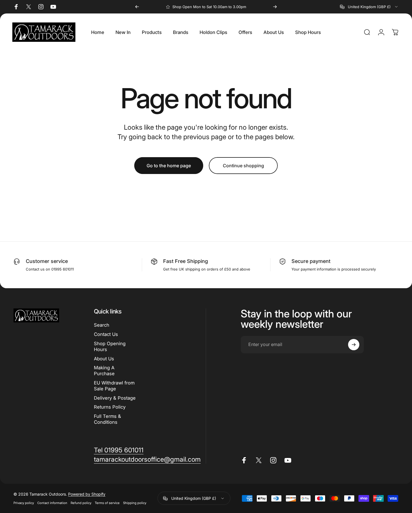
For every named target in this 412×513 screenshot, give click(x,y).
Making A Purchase (104, 370)
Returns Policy (110, 407)
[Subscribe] (353, 344)
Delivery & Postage (115, 397)
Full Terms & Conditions (107, 419)
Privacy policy (23, 503)
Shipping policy (134, 503)
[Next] (275, 6)
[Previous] (137, 6)
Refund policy (81, 503)
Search (101, 325)
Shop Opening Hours (110, 346)
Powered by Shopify (86, 494)
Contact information (52, 503)
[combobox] (369, 6)
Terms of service (107, 503)
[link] (118, 450)
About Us (104, 358)
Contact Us (106, 334)
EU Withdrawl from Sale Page (114, 385)
